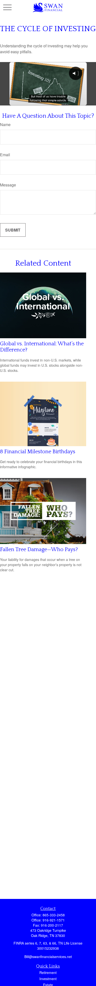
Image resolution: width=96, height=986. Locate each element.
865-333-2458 (54, 914)
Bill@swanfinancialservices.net (48, 956)
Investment (48, 978)
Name (5, 124)
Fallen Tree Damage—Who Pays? (39, 549)
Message (8, 185)
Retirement (48, 972)
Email (5, 154)
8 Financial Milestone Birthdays (37, 452)
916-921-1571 (54, 920)
